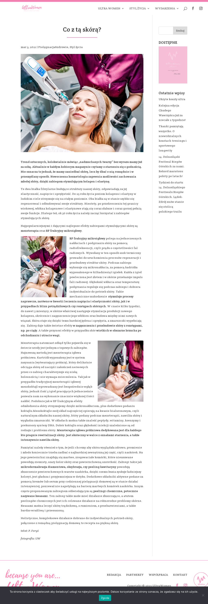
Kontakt (180, 575)
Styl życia (137, 8)
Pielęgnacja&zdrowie (53, 47)
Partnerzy (135, 575)
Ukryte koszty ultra (172, 99)
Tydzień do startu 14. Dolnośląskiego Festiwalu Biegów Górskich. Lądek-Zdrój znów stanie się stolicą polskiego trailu (172, 197)
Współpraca (158, 575)
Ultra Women (109, 8)
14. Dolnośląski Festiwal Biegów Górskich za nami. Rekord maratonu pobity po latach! (171, 166)
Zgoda (105, 598)
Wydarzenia (165, 8)
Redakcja (114, 575)
